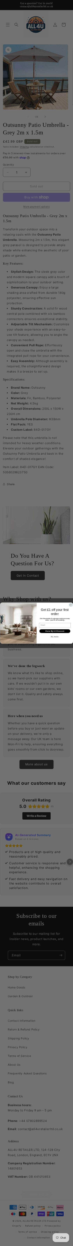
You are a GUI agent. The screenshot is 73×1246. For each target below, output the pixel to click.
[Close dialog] (70, 604)
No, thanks (55, 636)
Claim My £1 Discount (54, 631)
